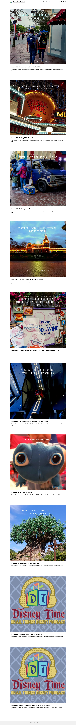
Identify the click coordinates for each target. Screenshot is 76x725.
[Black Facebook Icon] (59, 2)
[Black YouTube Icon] (61, 2)
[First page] (28, 718)
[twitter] (66, 2)
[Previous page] (30, 718)
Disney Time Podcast (19, 2)
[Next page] (45, 718)
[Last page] (48, 718)
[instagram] (63, 2)
